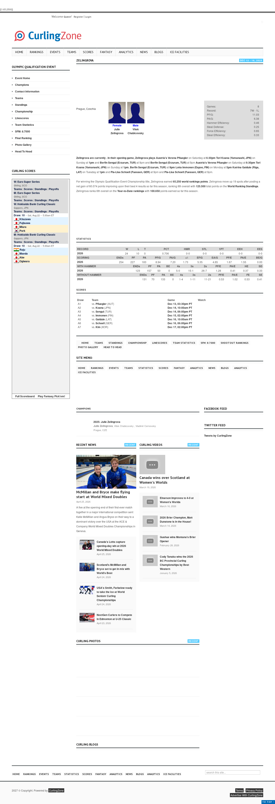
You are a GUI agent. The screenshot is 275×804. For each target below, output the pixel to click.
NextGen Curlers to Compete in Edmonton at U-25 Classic (114, 617)
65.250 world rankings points (190, 181)
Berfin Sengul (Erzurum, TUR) (118, 162)
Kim (98, 327)
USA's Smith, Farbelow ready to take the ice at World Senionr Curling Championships (114, 594)
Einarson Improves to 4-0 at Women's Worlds (177, 500)
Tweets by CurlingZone (218, 435)
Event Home (22, 78)
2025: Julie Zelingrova (106, 422)
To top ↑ (268, 802)
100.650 (155, 191)
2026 (80, 253)
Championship (24, 111)
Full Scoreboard (25, 396)
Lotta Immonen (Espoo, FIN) (192, 167)
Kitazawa (25, 219)
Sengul (100, 311)
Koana (100, 308)
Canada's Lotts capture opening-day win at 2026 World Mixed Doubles (111, 546)
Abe (22, 257)
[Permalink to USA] (87, 589)
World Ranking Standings (243, 186)
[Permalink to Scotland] (87, 566)
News (144, 52)
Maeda (24, 253)
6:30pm (210, 158)
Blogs (158, 52)
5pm (229, 167)
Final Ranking (23, 138)
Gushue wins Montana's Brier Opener (178, 539)
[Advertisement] (41, 327)
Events (55, 52)
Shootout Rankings (234, 342)
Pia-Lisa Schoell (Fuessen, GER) (130, 172)
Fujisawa (25, 223)
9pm (172, 167)
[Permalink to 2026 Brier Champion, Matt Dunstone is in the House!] (150, 520)
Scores (88, 52)
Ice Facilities (179, 52)
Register (78, 16)
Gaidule (100, 319)
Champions (22, 85)
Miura (23, 227)
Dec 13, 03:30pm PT (180, 304)
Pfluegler (101, 304)
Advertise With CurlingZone (247, 795)
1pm (91, 162)
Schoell (100, 323)
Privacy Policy (254, 790)
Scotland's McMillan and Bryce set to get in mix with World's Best (113, 569)
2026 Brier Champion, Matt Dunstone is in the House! (176, 519)
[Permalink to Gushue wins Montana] (150, 540)
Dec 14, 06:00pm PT (180, 311)
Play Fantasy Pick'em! (51, 396)
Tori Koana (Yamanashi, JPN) (234, 158)
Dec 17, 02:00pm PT (180, 327)
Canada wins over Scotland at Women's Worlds (164, 480)
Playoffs (54, 189)
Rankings (36, 52)
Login (88, 16)
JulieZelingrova (117, 131)
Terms (239, 790)
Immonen (101, 315)
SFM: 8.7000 (22, 131)
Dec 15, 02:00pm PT (180, 315)
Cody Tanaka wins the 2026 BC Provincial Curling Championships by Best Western (176, 563)
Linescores (22, 118)
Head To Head (23, 151)
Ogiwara (25, 261)
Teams (71, 52)
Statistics (145, 368)
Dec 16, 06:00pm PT (180, 323)
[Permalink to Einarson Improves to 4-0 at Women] (150, 501)
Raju (22, 250)
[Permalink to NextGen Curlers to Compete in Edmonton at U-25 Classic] (87, 617)
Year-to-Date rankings (130, 191)
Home (19, 52)
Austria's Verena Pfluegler (172, 158)
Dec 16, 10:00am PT (180, 319)
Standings (21, 105)
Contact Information (27, 91)
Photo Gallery (23, 145)
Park (22, 231)
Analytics (126, 52)
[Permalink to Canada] (87, 544)
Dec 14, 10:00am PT (180, 308)
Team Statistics (24, 125)
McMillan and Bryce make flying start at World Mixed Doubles (103, 494)
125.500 (201, 186)
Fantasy (106, 52)
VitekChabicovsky (136, 131)
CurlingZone (56, 790)
